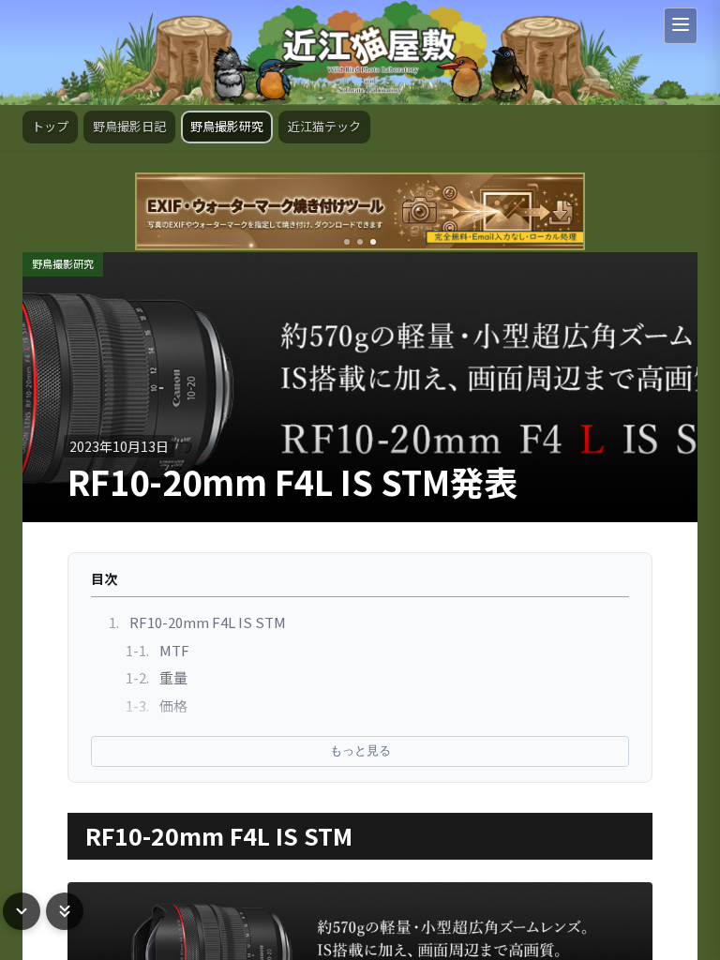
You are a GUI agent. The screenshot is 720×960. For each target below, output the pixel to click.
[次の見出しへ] (21, 911)
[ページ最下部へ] (64, 911)
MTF (157, 650)
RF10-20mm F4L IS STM (197, 622)
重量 (157, 677)
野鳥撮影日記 (129, 126)
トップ (50, 126)
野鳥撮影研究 (226, 126)
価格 (157, 705)
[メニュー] (681, 26)
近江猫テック (324, 126)
